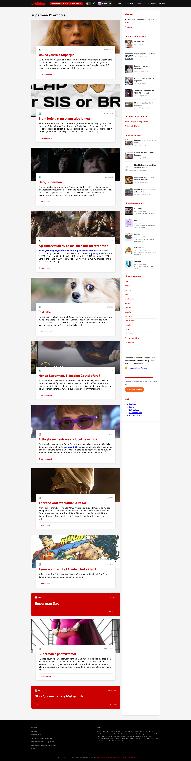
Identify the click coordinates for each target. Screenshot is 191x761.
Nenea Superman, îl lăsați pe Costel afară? (69, 376)
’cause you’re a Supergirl (56, 55)
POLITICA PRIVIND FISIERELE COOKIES (44, 745)
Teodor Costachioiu (132, 338)
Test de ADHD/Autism (132, 126)
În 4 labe (45, 312)
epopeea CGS (70, 447)
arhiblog (38, 3)
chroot (98, 757)
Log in (131, 407)
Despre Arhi (128, 3)
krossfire (128, 312)
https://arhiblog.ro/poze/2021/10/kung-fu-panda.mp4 (66, 250)
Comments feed (135, 413)
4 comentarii (46, 676)
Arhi (39, 597)
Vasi (126, 347)
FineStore (128, 27)
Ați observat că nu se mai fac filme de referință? (73, 246)
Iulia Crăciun (129, 299)
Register (132, 404)
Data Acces (132, 757)
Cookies (124, 757)
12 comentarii (46, 525)
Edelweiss (128, 290)
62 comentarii (46, 459)
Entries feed (134, 410)
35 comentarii (46, 395)
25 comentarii (46, 75)
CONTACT (34, 748)
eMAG (127, 23)
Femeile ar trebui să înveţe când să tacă (67, 569)
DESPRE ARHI (36, 735)
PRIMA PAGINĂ (36, 731)
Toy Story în (94, 253)
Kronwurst (128, 307)
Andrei (127, 286)
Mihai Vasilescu (130, 342)
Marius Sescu (130, 321)
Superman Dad (47, 603)
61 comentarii (46, 202)
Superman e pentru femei (57, 654)
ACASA (118, 3)
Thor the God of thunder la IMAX (62, 503)
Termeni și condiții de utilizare (41, 738)
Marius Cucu (129, 316)
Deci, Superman (50, 182)
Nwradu (128, 325)
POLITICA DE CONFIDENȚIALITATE (43, 742)
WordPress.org (135, 415)
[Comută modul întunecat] (88, 3)
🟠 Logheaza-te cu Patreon (136, 368)
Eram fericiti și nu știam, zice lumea (64, 118)
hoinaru (127, 303)
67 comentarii (46, 138)
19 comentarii (46, 583)
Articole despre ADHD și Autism (136, 122)
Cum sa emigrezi (150, 3)
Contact (138, 3)
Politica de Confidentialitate (111, 757)
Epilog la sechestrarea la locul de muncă (68, 439)
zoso (126, 281)
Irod (126, 294)
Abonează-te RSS (135, 389)
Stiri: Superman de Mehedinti (59, 696)
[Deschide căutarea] (94, 3)
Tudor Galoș (129, 334)
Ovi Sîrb (128, 329)
